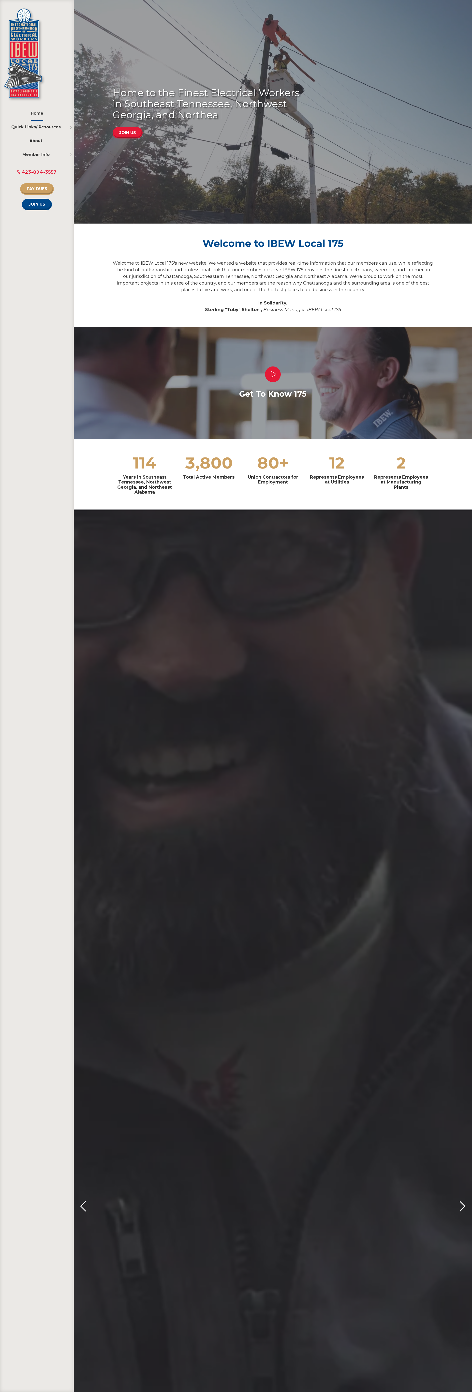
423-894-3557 (39, 172)
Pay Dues (37, 188)
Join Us (37, 204)
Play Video (273, 374)
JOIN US (127, 132)
